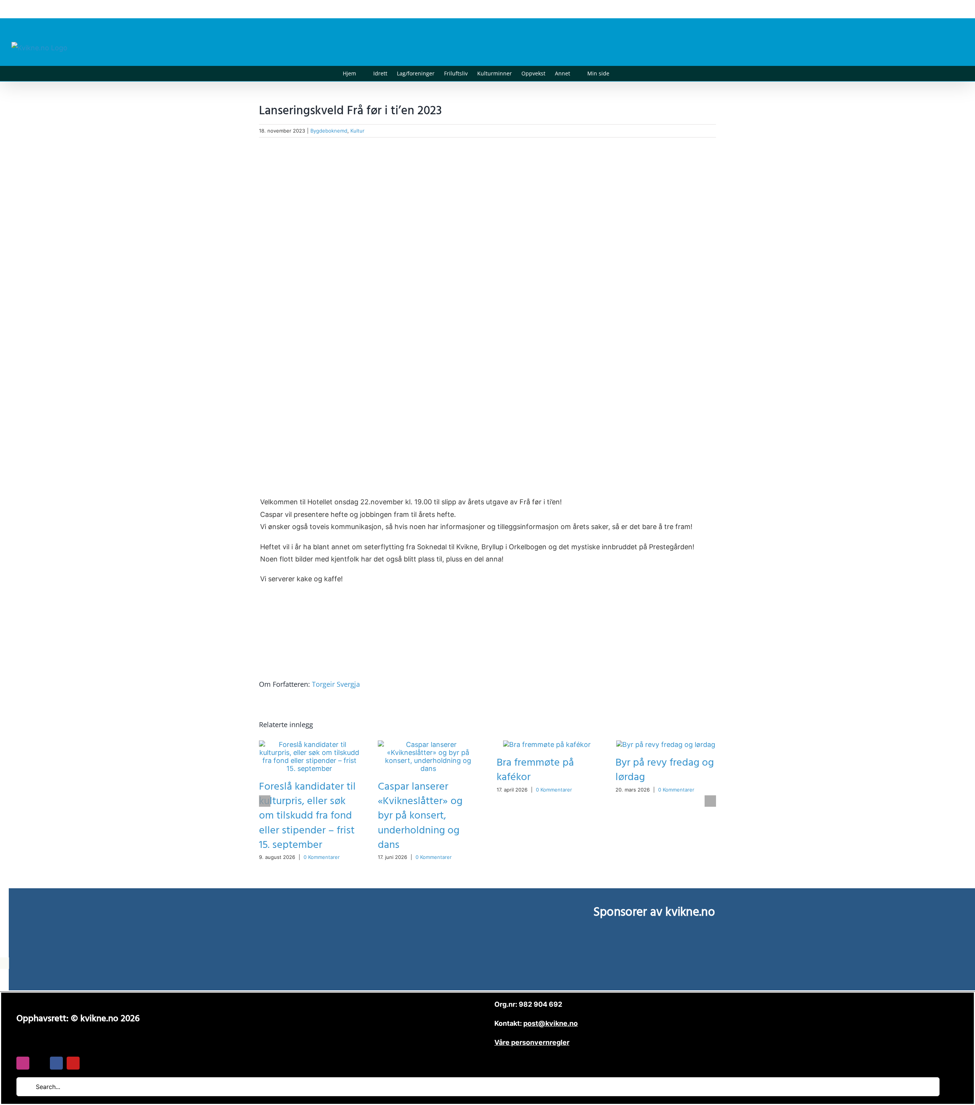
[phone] (89, 1063)
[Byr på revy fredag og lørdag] (665, 744)
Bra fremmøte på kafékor (535, 770)
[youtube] (73, 1063)
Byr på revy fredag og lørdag (664, 770)
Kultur (357, 131)
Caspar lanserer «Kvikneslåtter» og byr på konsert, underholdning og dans (420, 815)
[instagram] (22, 1063)
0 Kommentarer (322, 857)
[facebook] (56, 1063)
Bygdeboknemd (328, 131)
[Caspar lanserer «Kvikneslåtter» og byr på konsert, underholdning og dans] (428, 744)
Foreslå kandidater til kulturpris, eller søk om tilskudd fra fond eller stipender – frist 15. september (307, 815)
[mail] (39, 1063)
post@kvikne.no (946, 9)
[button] (621, 73)
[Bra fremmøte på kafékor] (547, 744)
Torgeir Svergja (336, 684)
